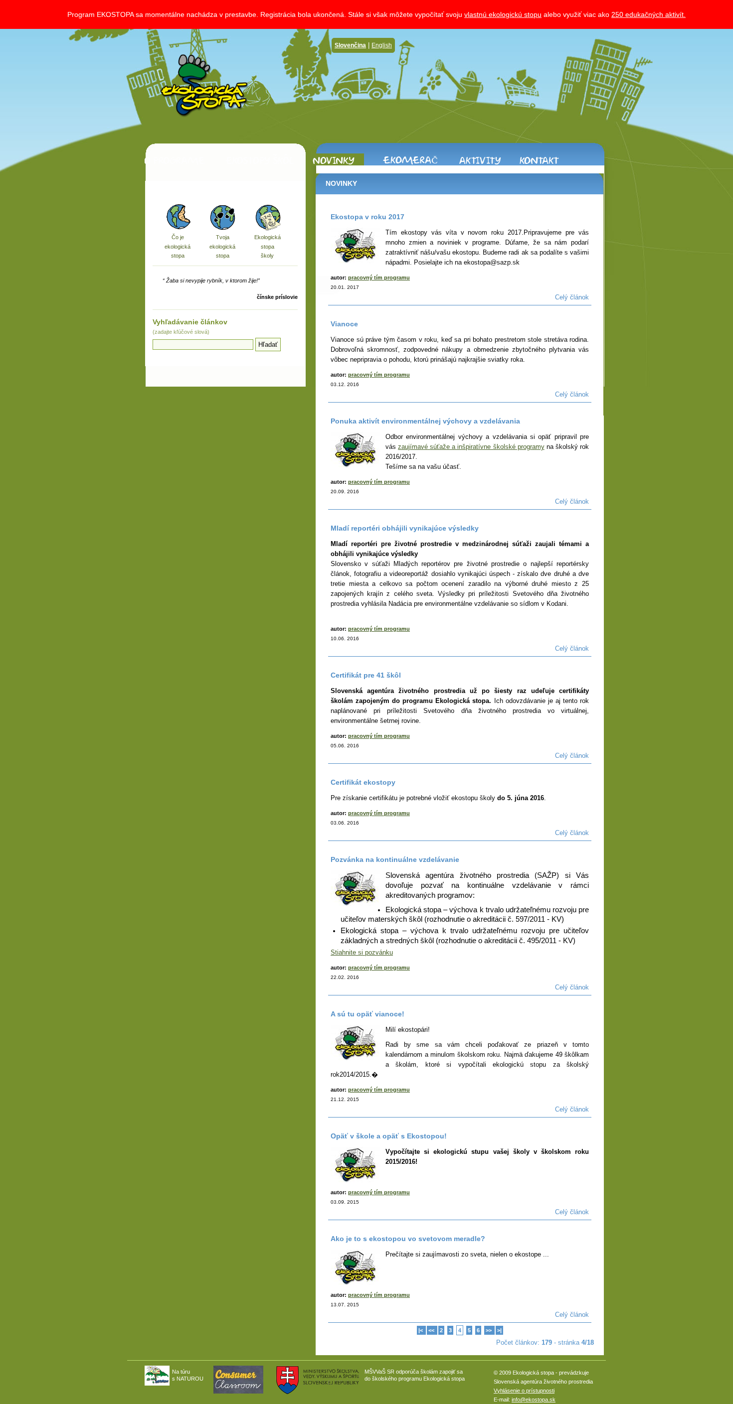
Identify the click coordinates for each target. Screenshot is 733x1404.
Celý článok (572, 297)
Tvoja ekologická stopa (222, 246)
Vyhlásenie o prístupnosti (524, 1391)
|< (421, 1330)
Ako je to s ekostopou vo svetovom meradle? (408, 1239)
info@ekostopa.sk (533, 1400)
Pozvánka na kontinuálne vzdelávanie (395, 859)
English (381, 45)
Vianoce (344, 324)
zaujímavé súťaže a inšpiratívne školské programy (471, 446)
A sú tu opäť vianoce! (367, 1014)
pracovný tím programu (379, 278)
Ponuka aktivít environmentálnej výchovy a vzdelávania (425, 421)
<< (432, 1330)
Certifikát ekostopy (363, 782)
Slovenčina (350, 45)
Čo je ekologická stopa (177, 246)
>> (489, 1330)
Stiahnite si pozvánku (362, 952)
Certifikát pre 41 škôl (366, 675)
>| (499, 1330)
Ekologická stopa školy (267, 246)
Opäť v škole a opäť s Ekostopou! (389, 1136)
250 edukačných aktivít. (648, 14)
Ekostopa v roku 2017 (367, 217)
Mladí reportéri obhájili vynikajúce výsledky (405, 528)
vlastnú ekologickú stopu (503, 14)
